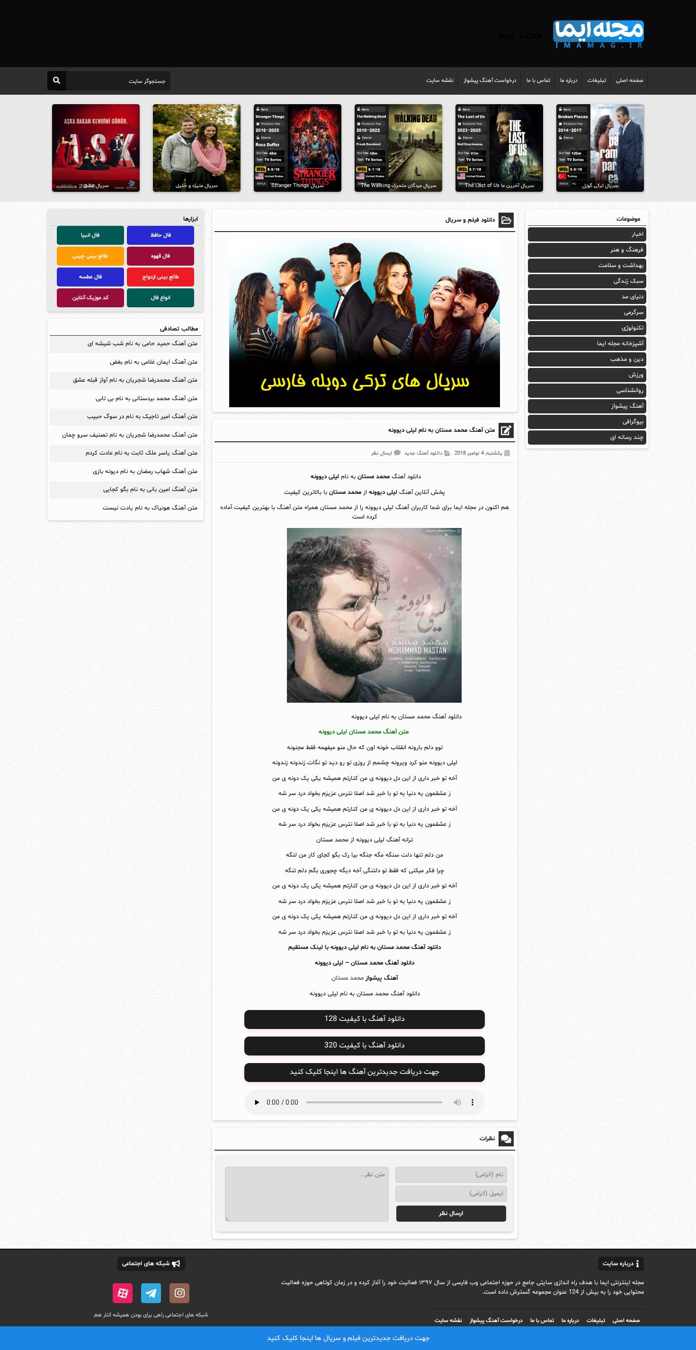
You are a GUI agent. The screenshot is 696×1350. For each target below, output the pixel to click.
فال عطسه (90, 277)
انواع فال (160, 298)
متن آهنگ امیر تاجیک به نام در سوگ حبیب (142, 416)
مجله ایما (520, 35)
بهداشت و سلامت (620, 265)
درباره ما (569, 80)
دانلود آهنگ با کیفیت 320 (364, 1045)
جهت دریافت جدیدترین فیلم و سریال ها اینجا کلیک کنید (348, 1338)
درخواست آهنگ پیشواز (490, 80)
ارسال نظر (381, 453)
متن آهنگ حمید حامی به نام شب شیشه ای (141, 344)
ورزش (636, 375)
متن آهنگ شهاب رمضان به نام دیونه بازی (145, 471)
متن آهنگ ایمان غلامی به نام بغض (153, 362)
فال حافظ (161, 235)
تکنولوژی (632, 328)
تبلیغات (597, 80)
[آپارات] (123, 1293)
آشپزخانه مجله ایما (620, 344)
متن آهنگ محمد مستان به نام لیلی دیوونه (441, 430)
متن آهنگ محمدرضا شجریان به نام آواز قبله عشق (135, 380)
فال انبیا (90, 235)
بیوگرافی (633, 422)
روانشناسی (629, 390)
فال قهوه (160, 256)
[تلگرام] (151, 1293)
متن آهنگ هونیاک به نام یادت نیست (150, 508)
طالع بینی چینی (90, 256)
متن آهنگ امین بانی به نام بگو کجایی (150, 489)
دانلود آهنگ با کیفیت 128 (364, 1019)
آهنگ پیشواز (382, 978)
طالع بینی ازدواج (161, 277)
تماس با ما (538, 80)
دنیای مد (632, 297)
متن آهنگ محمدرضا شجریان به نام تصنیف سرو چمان (129, 435)
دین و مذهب (626, 359)
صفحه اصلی (629, 80)
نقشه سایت (440, 80)
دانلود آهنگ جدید (423, 453)
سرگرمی (633, 312)
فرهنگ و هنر (626, 250)
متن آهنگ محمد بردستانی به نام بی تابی (146, 398)
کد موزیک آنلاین (90, 298)
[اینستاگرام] (179, 1293)
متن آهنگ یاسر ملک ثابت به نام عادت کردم (141, 453)
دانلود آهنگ (399, 963)
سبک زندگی (628, 281)
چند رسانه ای (626, 437)
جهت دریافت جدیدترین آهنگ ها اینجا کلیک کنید (364, 1072)
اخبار (637, 234)
